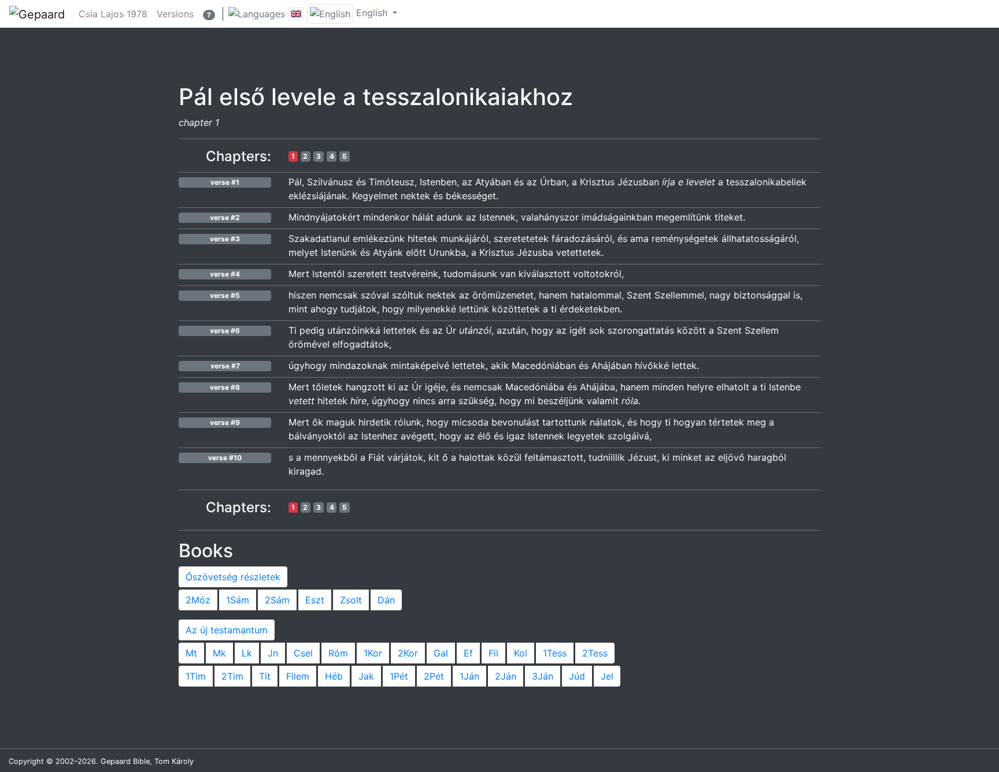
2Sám (277, 600)
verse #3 (225, 238)
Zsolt (351, 600)
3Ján (542, 676)
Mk (219, 653)
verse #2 (225, 217)
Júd (577, 676)
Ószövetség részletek (233, 577)
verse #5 (225, 295)
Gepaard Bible (125, 761)
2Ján (505, 676)
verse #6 (225, 330)
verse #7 (225, 365)
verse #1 (224, 182)
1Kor (373, 653)
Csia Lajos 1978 (113, 14)
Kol (520, 653)
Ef (468, 653)
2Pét (434, 676)
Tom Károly (174, 761)
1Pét (399, 676)
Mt (191, 653)
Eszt (314, 600)
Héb (334, 676)
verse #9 (225, 422)
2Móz (198, 600)
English (371, 12)
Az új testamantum (227, 630)
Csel (303, 653)
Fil (493, 653)
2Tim (232, 676)
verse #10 (225, 457)
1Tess (555, 653)
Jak (366, 676)
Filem (297, 676)
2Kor (408, 653)
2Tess (595, 653)
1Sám (237, 600)
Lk (247, 653)
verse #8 (225, 387)
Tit (265, 676)
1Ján (469, 676)
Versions (175, 14)
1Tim (196, 676)
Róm (338, 653)
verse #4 (225, 274)
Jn (273, 653)
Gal (441, 653)
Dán (386, 600)
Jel (607, 676)
